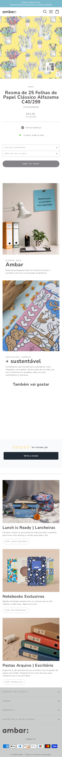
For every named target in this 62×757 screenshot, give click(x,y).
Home (30, 86)
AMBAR (6, 701)
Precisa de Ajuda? (16, 154)
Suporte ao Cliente (15, 692)
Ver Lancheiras (16, 541)
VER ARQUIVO (14, 682)
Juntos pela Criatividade (19, 719)
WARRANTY (9, 710)
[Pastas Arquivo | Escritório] (31, 639)
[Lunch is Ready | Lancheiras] (31, 501)
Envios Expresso (15, 148)
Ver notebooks (15, 610)
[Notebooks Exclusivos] (31, 570)
